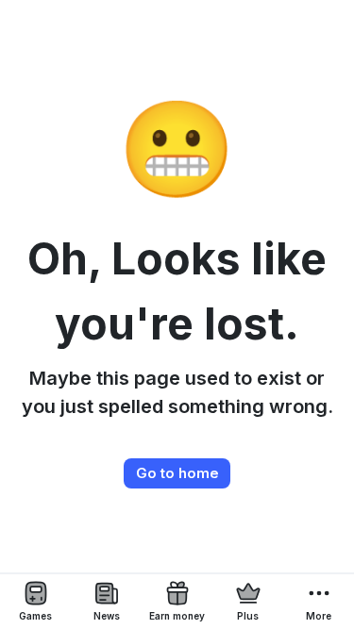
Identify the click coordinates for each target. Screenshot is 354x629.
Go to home (177, 473)
